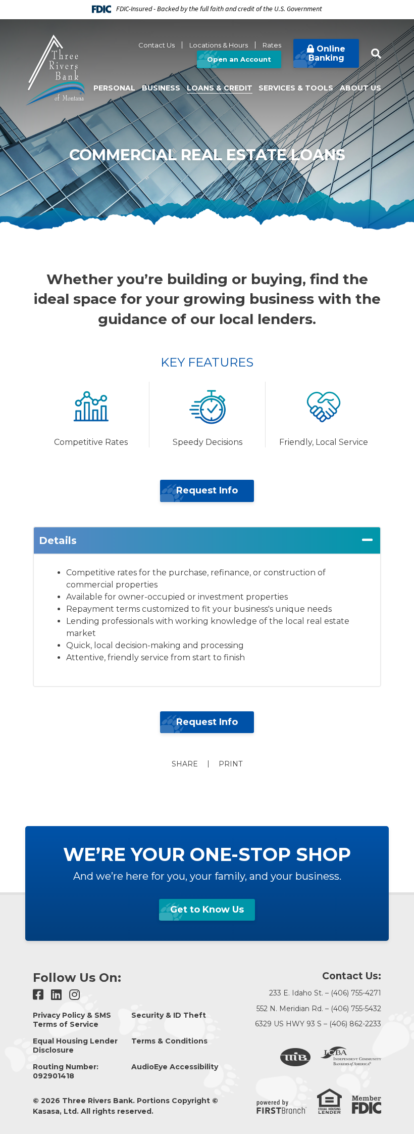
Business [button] (161, 88)
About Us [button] (360, 88)
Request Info (207, 490)
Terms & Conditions (169, 1041)
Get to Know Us (207, 909)
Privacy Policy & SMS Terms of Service (72, 1020)
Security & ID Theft (168, 1015)
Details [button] (58, 540)
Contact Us (156, 45)
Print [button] (230, 763)
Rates (272, 45)
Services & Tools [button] (295, 88)
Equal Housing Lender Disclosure (75, 1045)
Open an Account (239, 59)
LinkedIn (56, 994)
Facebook (38, 994)
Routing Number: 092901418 (65, 1071)
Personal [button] (114, 88)
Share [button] (185, 763)
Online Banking (327, 53)
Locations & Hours (218, 45)
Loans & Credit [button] (219, 88)
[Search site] (376, 53)
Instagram (74, 994)
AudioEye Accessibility (174, 1066)
